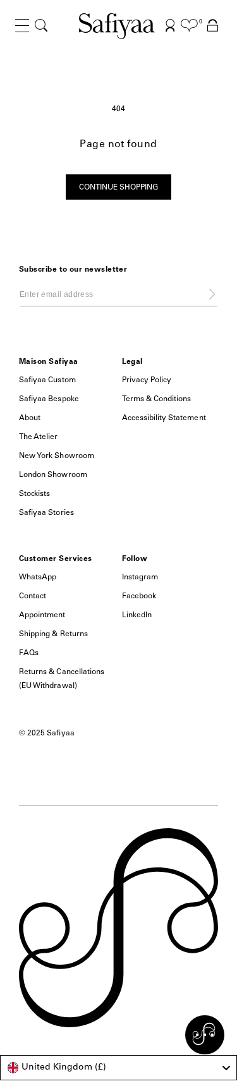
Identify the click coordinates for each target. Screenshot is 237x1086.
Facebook (139, 596)
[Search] (41, 25)
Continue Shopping (119, 187)
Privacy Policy (147, 380)
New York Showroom (56, 456)
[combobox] (118, 1067)
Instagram (140, 577)
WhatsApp (37, 577)
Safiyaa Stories (46, 513)
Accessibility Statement (164, 418)
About (29, 418)
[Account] (170, 25)
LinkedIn (137, 615)
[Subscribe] (212, 294)
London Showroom (53, 475)
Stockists (34, 494)
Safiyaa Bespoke (49, 399)
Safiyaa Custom (47, 380)
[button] (22, 35)
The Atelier (38, 437)
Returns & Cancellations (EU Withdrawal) (61, 679)
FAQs (29, 653)
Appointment (42, 615)
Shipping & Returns (53, 634)
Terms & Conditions (156, 399)
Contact (32, 596)
